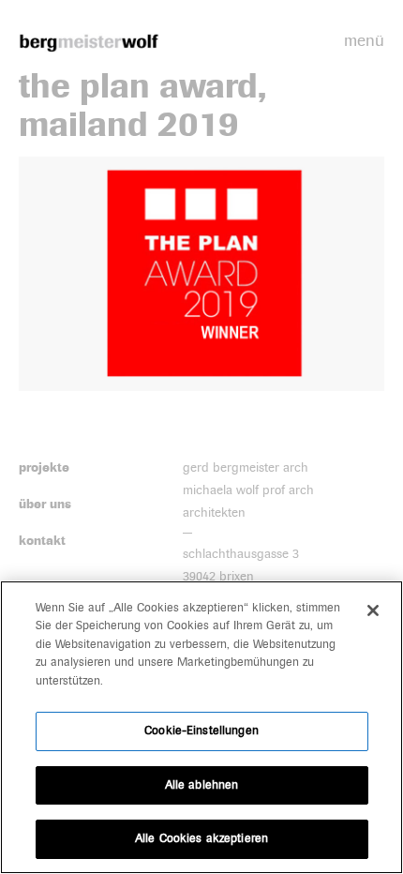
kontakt (42, 541)
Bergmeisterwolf (89, 42)
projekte (44, 467)
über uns (45, 504)
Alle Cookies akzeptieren (201, 838)
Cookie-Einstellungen (201, 730)
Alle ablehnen (202, 784)
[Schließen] (373, 610)
